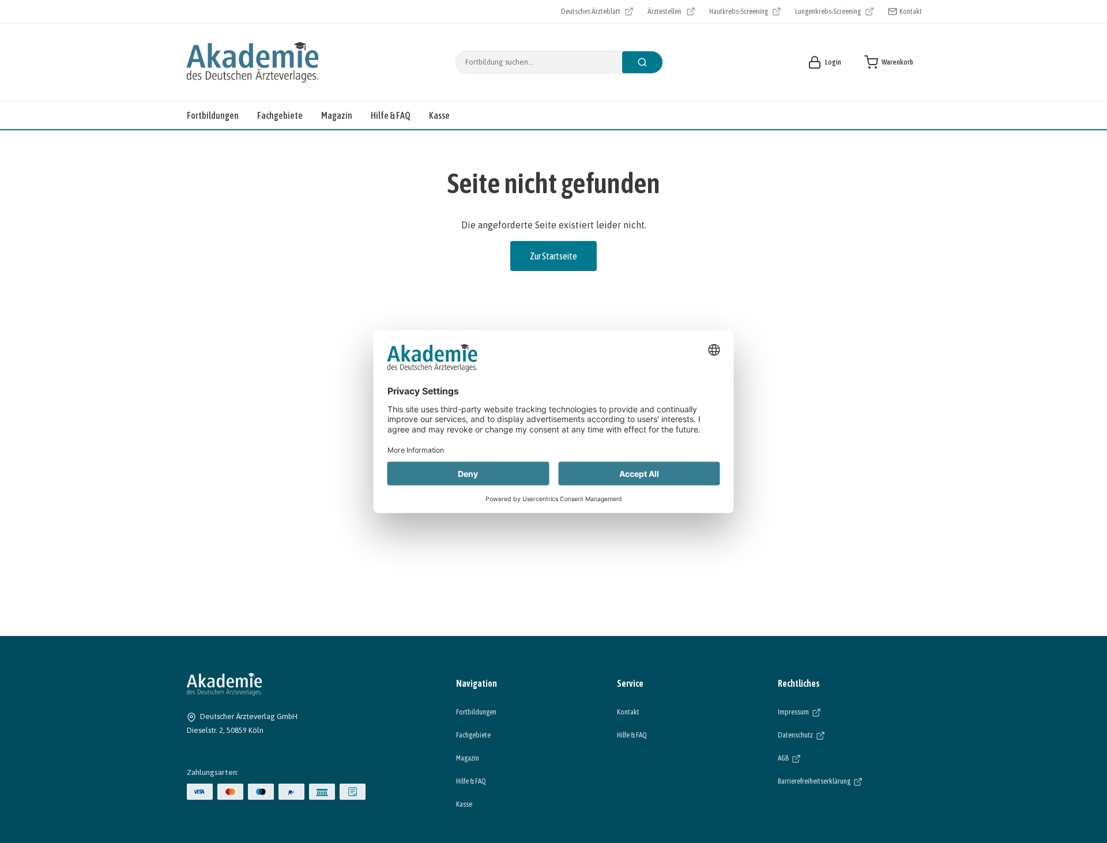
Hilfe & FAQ (391, 115)
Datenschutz (831, 734)
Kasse (439, 115)
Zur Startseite (553, 256)
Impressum (829, 711)
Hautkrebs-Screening (738, 12)
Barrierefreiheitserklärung (849, 780)
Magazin (336, 115)
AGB (819, 757)
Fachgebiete (280, 115)
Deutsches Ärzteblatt (590, 12)
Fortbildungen (213, 115)
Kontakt (910, 11)
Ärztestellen (671, 12)
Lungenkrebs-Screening (828, 12)
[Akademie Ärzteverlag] (252, 62)
